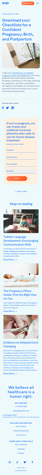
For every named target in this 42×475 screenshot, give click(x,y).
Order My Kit (28, 3)
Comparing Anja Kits (21, 431)
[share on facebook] (3, 107)
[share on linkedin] (12, 108)
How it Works (21, 426)
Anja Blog (21, 449)
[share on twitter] (7, 108)
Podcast (21, 453)
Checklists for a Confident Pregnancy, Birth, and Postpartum (17, 74)
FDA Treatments (21, 445)
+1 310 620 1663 (21, 406)
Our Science (21, 435)
